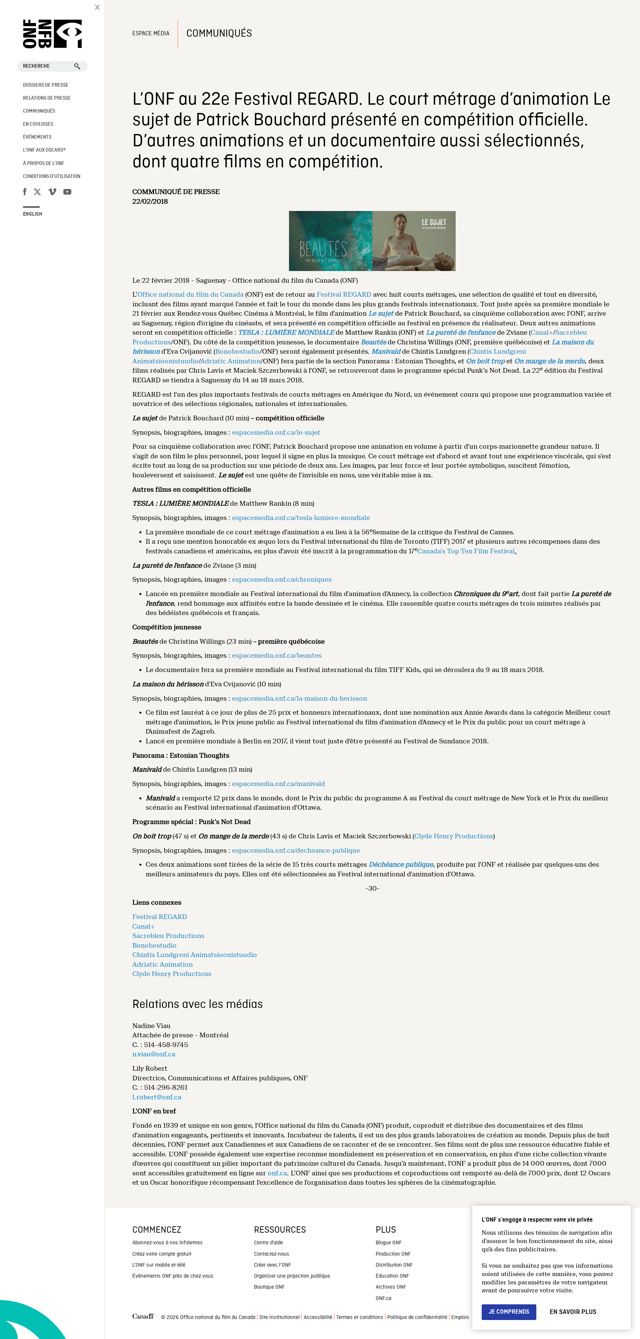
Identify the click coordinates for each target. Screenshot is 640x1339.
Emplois (460, 1317)
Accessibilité (318, 1317)
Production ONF (393, 1254)
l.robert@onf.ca (156, 1097)
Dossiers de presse (45, 85)
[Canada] (143, 1317)
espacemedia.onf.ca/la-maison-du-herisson (299, 698)
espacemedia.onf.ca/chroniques (282, 579)
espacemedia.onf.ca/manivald (278, 784)
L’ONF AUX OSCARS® (44, 150)
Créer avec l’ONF (272, 1265)
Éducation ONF (392, 1276)
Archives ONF (391, 1287)
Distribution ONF (394, 1265)
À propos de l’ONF (43, 163)
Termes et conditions (359, 1317)
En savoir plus (573, 1312)
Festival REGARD (344, 294)
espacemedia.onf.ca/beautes (277, 655)
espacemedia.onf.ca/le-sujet (276, 432)
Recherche (36, 66)
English (32, 214)
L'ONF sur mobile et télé (158, 1265)
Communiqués (39, 111)
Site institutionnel (279, 1317)
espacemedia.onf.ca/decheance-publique (296, 850)
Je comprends (509, 1312)
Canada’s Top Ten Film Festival (466, 551)
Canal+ (542, 332)
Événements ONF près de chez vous (172, 1276)
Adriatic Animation (230, 361)
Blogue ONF (389, 1243)
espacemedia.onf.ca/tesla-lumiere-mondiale (301, 518)
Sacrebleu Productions (168, 936)
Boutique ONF (269, 1287)
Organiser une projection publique (292, 1276)
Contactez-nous (271, 1254)
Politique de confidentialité (417, 1317)
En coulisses (38, 124)
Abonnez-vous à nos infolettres (167, 1243)
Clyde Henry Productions (453, 836)
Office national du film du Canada (190, 294)
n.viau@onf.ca (153, 1054)
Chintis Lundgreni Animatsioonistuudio (194, 955)
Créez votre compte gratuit (161, 1254)
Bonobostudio (237, 351)
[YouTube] (67, 193)
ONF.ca (383, 1298)
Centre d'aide (268, 1243)
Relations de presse (47, 98)
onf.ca (277, 1173)
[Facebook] (24, 193)
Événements (37, 137)
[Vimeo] (52, 193)
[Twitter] (37, 193)
